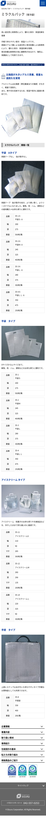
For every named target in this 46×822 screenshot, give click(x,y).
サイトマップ (23, 785)
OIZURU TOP (6, 8)
